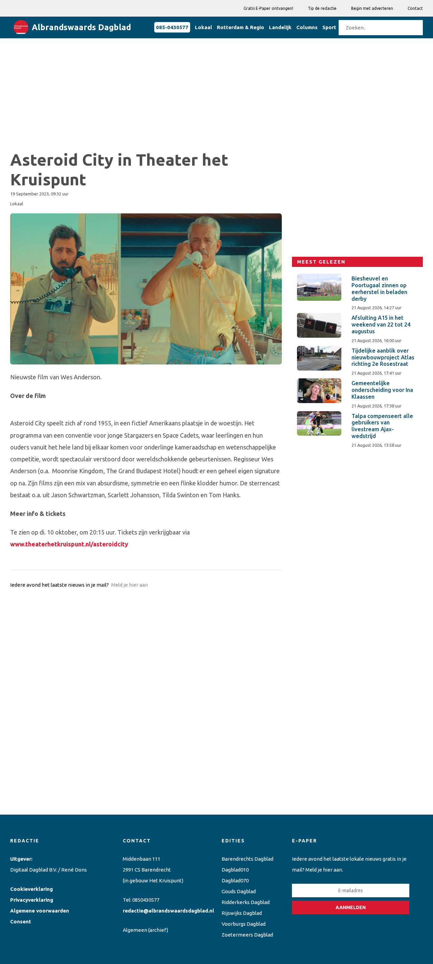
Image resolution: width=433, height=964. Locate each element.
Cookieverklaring (31, 889)
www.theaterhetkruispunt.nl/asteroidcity (69, 544)
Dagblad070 (235, 880)
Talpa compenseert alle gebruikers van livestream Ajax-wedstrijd (382, 426)
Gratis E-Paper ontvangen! (268, 8)
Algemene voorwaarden (39, 911)
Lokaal (203, 27)
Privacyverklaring (31, 900)
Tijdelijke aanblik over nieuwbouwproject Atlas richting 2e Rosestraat (382, 357)
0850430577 (145, 900)
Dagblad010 (235, 870)
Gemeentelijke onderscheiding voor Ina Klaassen (382, 390)
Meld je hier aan (129, 585)
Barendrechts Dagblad (247, 859)
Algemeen (135, 930)
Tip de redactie (322, 8)
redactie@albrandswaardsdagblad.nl (168, 911)
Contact (415, 8)
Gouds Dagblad (239, 891)
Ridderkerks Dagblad (246, 902)
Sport (329, 27)
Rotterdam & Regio (240, 27)
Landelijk (280, 27)
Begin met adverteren (372, 8)
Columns (307, 27)
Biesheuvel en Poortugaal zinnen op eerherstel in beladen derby (379, 288)
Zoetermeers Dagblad (247, 935)
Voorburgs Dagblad (244, 924)
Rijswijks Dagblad (242, 913)
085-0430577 (172, 27)
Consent (20, 921)
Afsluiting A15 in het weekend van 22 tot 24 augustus (380, 324)
